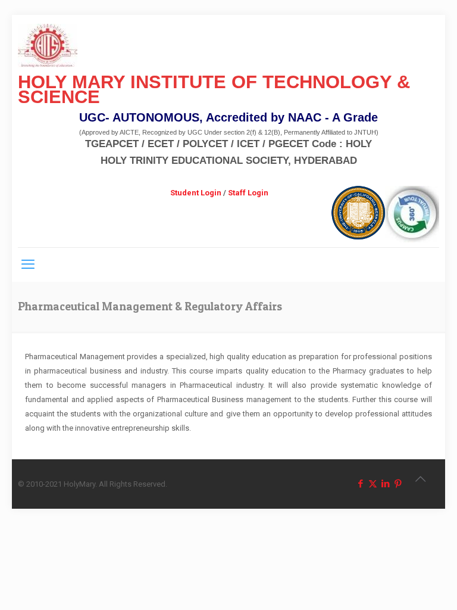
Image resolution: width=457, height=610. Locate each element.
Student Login (195, 192)
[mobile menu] (28, 264)
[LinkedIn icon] (385, 483)
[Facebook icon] (360, 483)
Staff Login (248, 192)
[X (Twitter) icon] (372, 483)
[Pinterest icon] (397, 483)
